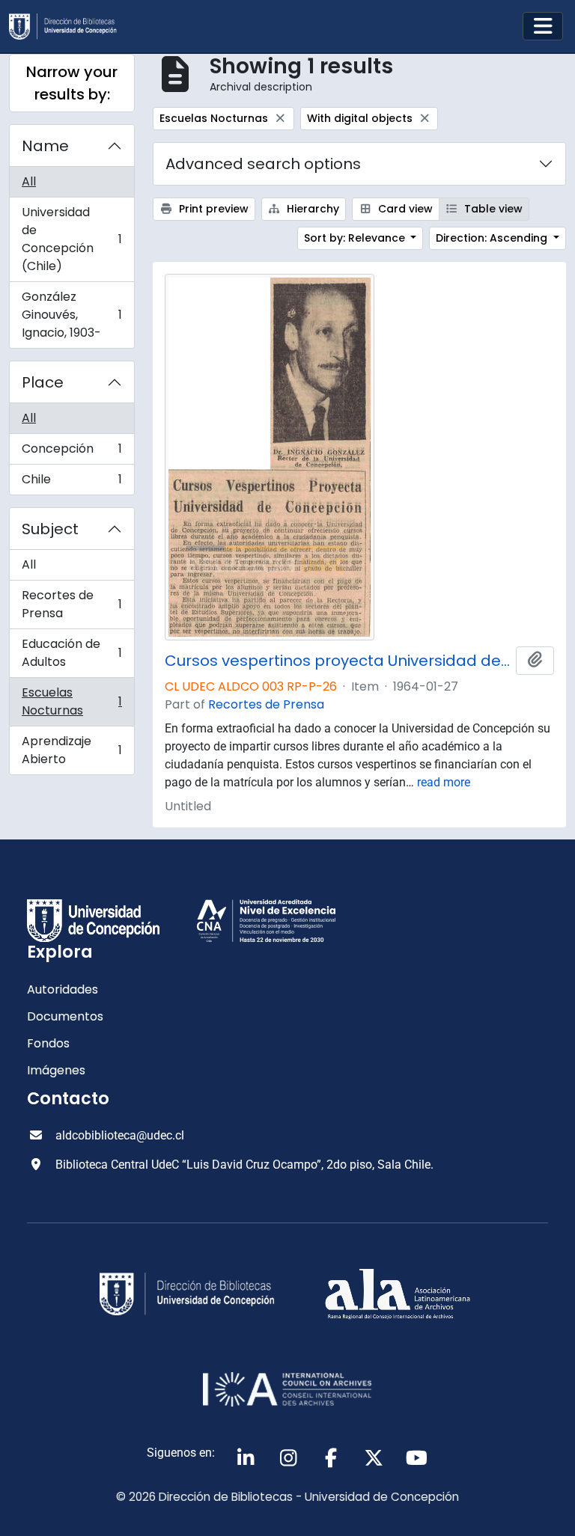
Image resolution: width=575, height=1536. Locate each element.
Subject (50, 528)
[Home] (69, 26)
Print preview (212, 208)
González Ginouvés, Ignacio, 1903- (71, 314)
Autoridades (62, 989)
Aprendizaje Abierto (71, 750)
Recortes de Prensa (71, 604)
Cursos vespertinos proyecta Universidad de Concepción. (337, 661)
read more (443, 782)
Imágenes (56, 1070)
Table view (492, 208)
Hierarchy (311, 208)
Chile (71, 483)
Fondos (48, 1043)
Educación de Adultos (71, 652)
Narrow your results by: (72, 83)
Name (45, 145)
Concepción (71, 452)
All (29, 181)
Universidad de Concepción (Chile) (71, 239)
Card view (404, 208)
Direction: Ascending (493, 237)
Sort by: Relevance (356, 237)
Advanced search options (263, 163)
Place (43, 382)
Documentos (65, 1016)
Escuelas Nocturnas (71, 701)
